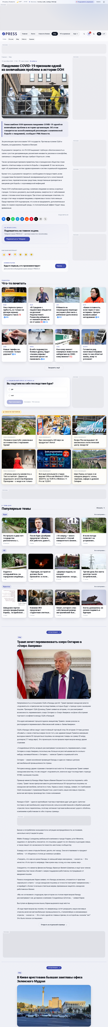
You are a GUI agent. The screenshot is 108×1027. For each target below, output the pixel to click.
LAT (104, 34)
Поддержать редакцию (84, 2)
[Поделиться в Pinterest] (31, 219)
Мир (54, 34)
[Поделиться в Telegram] (17, 219)
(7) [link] (19, 315)
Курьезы (6, 586)
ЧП (4, 550)
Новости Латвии (44, 34)
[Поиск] (84, 34)
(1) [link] (71, 356)
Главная (24, 34)
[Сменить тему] (94, 34)
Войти (98, 2)
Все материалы (100, 514)
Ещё (74, 34)
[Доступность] (104, 1)
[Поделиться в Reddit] (27, 219)
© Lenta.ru (33, 61)
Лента (33, 34)
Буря (5, 514)
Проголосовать (15, 402)
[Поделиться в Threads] (36, 219)
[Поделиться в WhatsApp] (13, 219)
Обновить (100, 508)
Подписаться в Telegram (17, 239)
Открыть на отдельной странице (54, 925)
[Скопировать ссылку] (45, 219)
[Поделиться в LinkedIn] (22, 219)
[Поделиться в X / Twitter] (8, 219)
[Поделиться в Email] (41, 219)
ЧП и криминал (65, 34)
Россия (11, 39)
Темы (4, 39)
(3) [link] (41, 322)
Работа (24, 39)
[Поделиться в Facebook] (3, 219)
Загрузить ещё (54, 368)
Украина (31, 39)
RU (99, 34)
